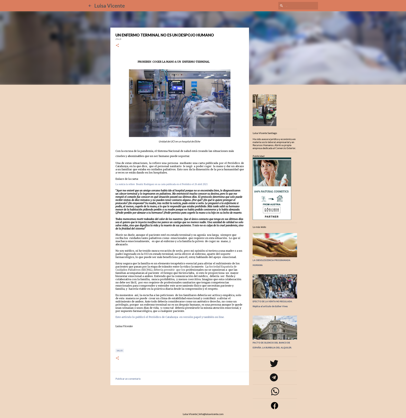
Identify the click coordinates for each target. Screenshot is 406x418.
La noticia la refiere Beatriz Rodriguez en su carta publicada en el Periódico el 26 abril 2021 (161, 184)
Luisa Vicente (109, 6)
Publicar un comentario (128, 378)
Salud (120, 350)
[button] (117, 45)
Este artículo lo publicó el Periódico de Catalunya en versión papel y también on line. (169, 317)
